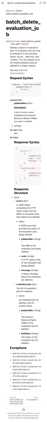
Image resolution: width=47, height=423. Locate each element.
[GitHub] (23, 410)
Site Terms (19, 418)
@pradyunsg (29, 415)
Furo (37, 415)
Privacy (11, 418)
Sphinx (18, 415)
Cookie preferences (31, 418)
